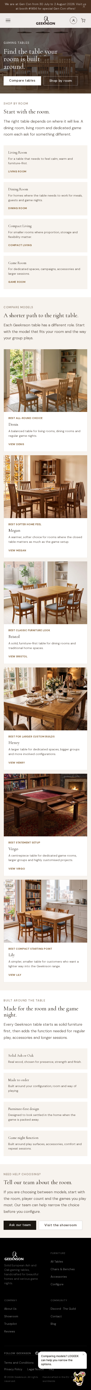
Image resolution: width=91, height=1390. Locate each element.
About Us (10, 1309)
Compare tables (22, 80)
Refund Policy (48, 1363)
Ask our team (20, 1225)
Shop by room (60, 81)
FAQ (51, 1369)
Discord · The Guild (63, 1309)
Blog (53, 1324)
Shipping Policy (72, 1363)
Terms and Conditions (19, 1363)
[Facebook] (37, 1353)
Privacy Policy (13, 1369)
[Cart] (83, 20)
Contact (56, 1316)
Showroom (11, 1316)
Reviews (9, 1331)
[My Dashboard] (73, 20)
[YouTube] (60, 1353)
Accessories (59, 1276)
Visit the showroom (60, 1225)
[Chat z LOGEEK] (79, 1378)
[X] (52, 1353)
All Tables (57, 1261)
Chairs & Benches (63, 1269)
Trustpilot (10, 1324)
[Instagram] (45, 1353)
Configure (57, 1284)
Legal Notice (35, 1369)
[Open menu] (8, 20)
